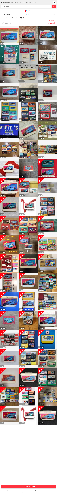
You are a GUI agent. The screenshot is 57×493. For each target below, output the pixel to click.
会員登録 (28, 14)
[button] (52, 11)
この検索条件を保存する (29, 486)
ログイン (34, 14)
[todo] (55, 10)
